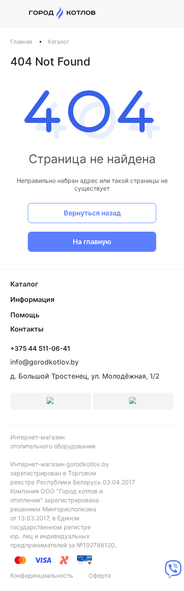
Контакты (27, 329)
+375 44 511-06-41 (40, 348)
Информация (32, 299)
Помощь (24, 314)
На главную (92, 241)
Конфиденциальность (41, 575)
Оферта (100, 575)
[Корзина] (169, 13)
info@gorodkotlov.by (44, 362)
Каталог (24, 284)
